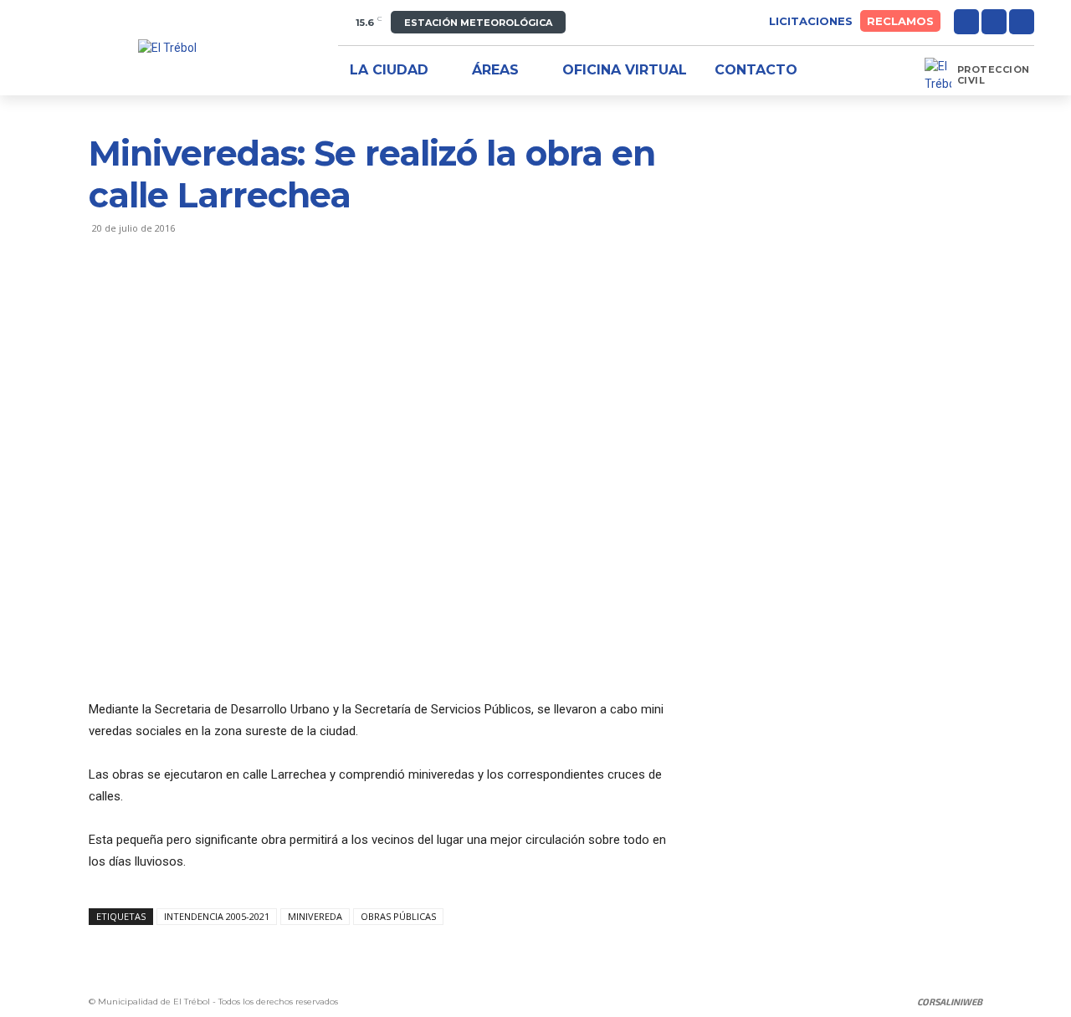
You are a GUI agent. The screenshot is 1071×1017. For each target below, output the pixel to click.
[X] (1021, 21)
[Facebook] (966, 21)
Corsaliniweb (949, 1001)
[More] (260, 295)
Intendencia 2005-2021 (216, 916)
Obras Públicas (398, 916)
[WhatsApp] (221, 295)
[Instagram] (994, 21)
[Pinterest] (182, 295)
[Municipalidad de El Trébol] (167, 48)
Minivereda (315, 916)
